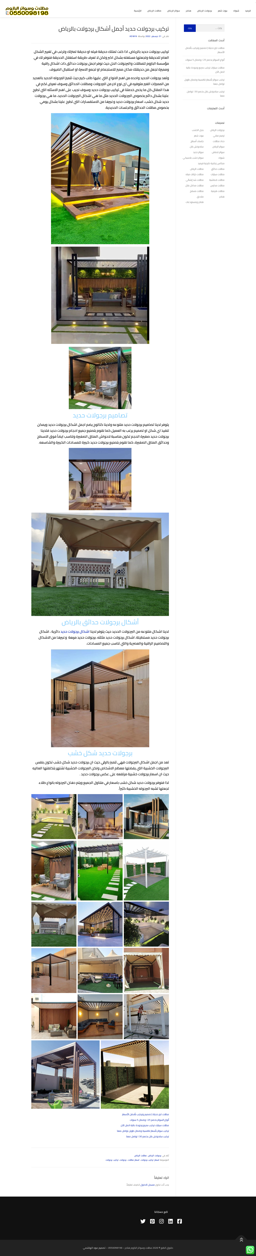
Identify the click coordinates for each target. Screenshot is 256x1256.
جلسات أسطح (197, 141)
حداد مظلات (218, 141)
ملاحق (200, 196)
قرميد (248, 11)
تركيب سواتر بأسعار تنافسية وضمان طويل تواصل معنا (143, 1131)
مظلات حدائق (217, 169)
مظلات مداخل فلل (194, 185)
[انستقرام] (161, 1221)
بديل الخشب (198, 130)
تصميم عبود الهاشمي (94, 1248)
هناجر (188, 11)
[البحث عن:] (210, 28)
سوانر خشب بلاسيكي (193, 157)
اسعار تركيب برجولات (150, 1160)
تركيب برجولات (112, 1160)
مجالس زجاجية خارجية (214, 163)
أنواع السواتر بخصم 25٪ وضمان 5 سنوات (149, 1120)
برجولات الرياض (204, 11)
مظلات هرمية (217, 191)
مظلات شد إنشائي (195, 180)
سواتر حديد (198, 152)
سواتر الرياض (173, 11)
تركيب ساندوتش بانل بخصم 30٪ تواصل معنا (147, 1136)
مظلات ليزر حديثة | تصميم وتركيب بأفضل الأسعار (145, 1114)
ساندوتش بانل (197, 146)
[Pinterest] (152, 1221)
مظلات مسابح (197, 191)
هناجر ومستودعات (195, 202)
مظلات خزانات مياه (195, 174)
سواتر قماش (218, 152)
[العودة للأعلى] (241, 1240)
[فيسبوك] (179, 1221)
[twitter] (143, 1221)
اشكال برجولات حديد (75, 631)
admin (133, 36)
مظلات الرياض (154, 11)
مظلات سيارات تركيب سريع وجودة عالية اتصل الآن (145, 1125)
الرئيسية (137, 11)
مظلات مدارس (217, 185)
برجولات (123, 1160)
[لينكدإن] (170, 1221)
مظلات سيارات (217, 174)
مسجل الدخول (147, 1184)
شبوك (236, 11)
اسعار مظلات (133, 1160)
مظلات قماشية (216, 180)
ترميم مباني (218, 135)
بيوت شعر (222, 11)
